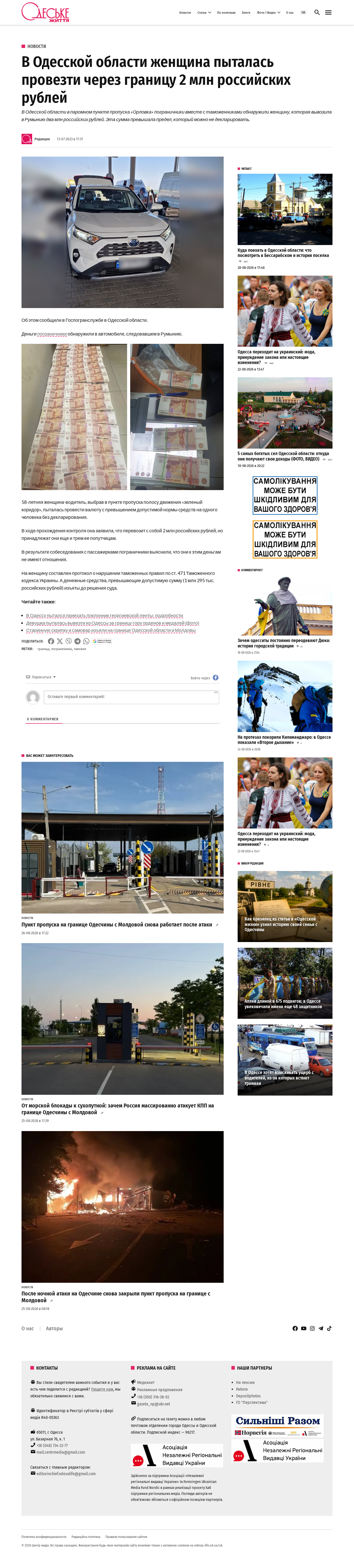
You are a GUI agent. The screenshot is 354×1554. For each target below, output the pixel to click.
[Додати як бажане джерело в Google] (102, 641)
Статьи (202, 12)
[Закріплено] (328, 12)
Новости (185, 12)
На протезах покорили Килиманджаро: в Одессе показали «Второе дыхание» (284, 740)
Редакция (42, 139)
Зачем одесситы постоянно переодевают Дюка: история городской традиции (284, 643)
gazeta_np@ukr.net (153, 1404)
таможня (80, 649)
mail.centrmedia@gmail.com (61, 1452)
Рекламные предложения (159, 1389)
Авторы (54, 1328)
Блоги (246, 12)
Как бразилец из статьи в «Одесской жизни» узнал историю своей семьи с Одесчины (281, 924)
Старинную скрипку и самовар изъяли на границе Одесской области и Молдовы (111, 630)
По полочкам (226, 12)
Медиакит (146, 1382)
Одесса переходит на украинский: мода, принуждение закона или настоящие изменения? (276, 357)
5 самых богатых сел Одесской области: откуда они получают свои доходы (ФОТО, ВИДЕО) (283, 456)
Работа (242, 1389)
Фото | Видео (266, 12)
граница (43, 649)
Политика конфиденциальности (44, 1537)
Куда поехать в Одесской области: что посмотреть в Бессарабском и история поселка (283, 253)
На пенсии (245, 1382)
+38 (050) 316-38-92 (153, 1397)
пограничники (52, 334)
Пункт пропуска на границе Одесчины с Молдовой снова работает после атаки (117, 924)
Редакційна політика (86, 1537)
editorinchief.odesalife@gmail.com (66, 1473)
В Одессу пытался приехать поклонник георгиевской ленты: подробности (104, 615)
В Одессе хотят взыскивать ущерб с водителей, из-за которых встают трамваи (279, 1078)
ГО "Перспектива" (252, 1402)
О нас (290, 12)
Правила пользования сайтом (126, 1537)
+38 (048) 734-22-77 (52, 1445)
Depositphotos (248, 1395)
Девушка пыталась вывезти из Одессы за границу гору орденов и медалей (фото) (112, 623)
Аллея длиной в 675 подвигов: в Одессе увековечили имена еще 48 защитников (283, 1004)
